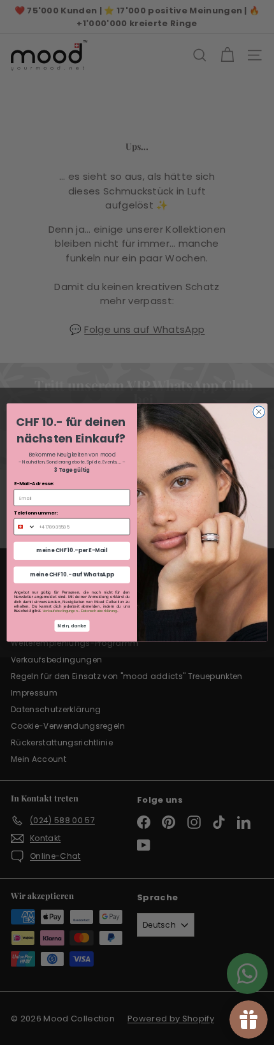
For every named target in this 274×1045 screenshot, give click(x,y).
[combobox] (24, 526)
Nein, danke (71, 626)
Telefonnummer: (36, 512)
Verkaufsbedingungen (60, 611)
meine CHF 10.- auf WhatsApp (71, 574)
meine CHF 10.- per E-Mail (71, 551)
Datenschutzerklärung (99, 611)
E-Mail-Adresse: (34, 483)
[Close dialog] (258, 412)
